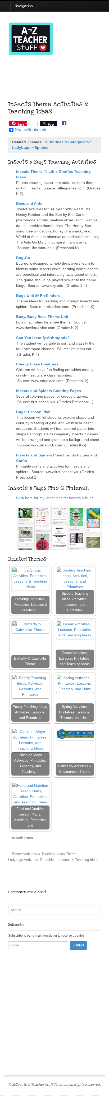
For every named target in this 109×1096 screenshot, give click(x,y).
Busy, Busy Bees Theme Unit (42, 316)
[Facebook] (64, 123)
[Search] (95, 910)
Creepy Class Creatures (37, 364)
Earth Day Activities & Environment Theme (75, 769)
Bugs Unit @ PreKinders (38, 295)
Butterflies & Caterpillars (67, 142)
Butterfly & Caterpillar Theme (30, 661)
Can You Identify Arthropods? (43, 338)
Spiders (41, 147)
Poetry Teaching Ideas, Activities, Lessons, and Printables (30, 712)
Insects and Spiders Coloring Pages (48, 391)
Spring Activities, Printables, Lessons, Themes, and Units (74, 712)
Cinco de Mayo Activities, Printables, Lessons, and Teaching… (30, 763)
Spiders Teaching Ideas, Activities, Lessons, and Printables (75, 602)
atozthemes (22, 838)
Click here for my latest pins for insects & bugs (55, 498)
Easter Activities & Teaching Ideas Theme (43, 854)
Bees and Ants (29, 203)
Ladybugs (21, 147)
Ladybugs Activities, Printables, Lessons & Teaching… (30, 604)
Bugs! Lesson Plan (33, 412)
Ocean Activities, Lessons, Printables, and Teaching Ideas (74, 658)
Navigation (24, 6)
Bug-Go (23, 258)
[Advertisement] (54, 999)
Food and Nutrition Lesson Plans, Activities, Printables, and (30, 817)
